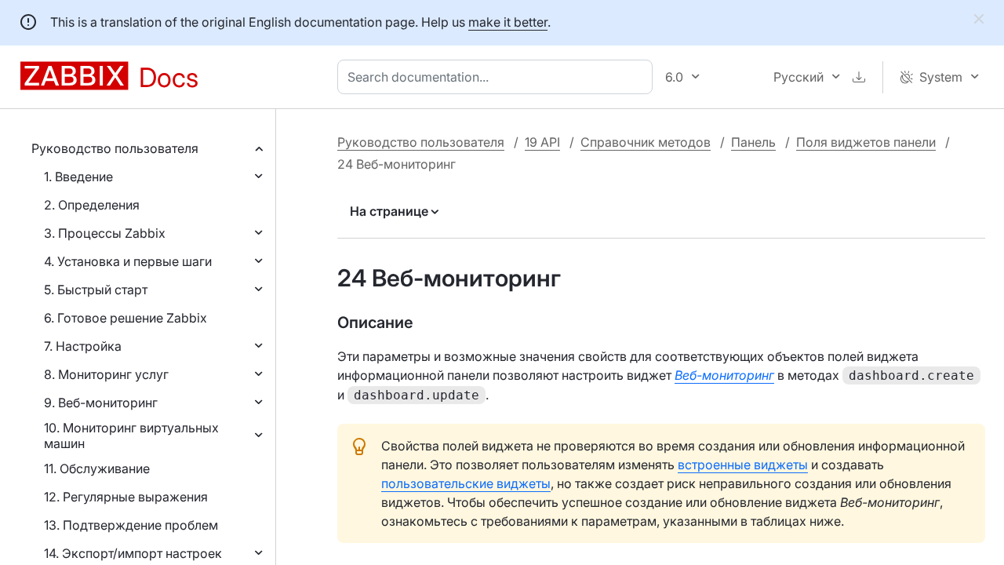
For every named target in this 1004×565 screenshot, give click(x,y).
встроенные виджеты (743, 464)
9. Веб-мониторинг (101, 402)
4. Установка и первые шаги (128, 261)
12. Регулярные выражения (126, 497)
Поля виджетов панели (866, 142)
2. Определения (92, 205)
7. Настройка (83, 346)
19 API (542, 142)
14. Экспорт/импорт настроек (133, 553)
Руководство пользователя (114, 148)
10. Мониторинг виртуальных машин (131, 435)
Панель (753, 142)
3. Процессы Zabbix (105, 233)
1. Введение (78, 176)
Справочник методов (645, 142)
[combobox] (498, 77)
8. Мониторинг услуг (106, 374)
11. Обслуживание (97, 468)
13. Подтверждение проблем (131, 525)
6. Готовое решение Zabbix (125, 318)
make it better (507, 22)
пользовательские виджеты (466, 483)
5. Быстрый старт (95, 289)
